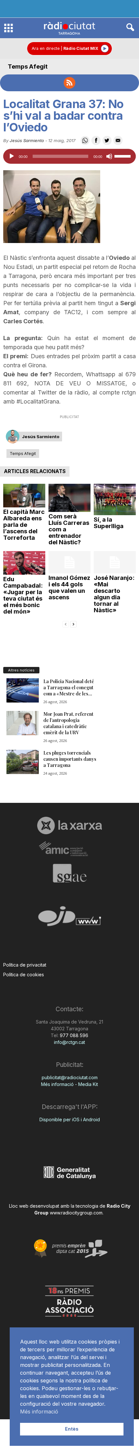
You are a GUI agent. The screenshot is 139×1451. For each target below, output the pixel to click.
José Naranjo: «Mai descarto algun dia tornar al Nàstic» (114, 594)
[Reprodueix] (11, 156)
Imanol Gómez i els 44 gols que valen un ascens (69, 587)
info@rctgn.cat (69, 1042)
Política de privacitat (24, 965)
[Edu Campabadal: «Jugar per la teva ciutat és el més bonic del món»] (24, 563)
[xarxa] (69, 825)
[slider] (123, 155)
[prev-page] (65, 623)
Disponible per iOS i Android (69, 1119)
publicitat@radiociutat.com (70, 1077)
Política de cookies (23, 974)
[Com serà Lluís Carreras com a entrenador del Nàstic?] (69, 498)
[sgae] (69, 873)
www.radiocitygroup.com (76, 1212)
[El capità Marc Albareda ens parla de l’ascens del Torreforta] (24, 495)
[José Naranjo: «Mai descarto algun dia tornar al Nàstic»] (115, 562)
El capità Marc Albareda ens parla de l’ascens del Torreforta (24, 524)
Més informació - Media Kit (69, 1084)
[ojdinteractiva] (69, 919)
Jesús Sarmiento (27, 140)
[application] (69, 156)
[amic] (69, 849)
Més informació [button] (39, 1411)
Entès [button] (72, 1429)
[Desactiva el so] (109, 156)
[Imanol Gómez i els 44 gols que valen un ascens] (69, 562)
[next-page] (73, 623)
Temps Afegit (28, 66)
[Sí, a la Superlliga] (115, 499)
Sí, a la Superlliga (108, 523)
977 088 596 (73, 1035)
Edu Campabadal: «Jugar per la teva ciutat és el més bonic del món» (23, 595)
